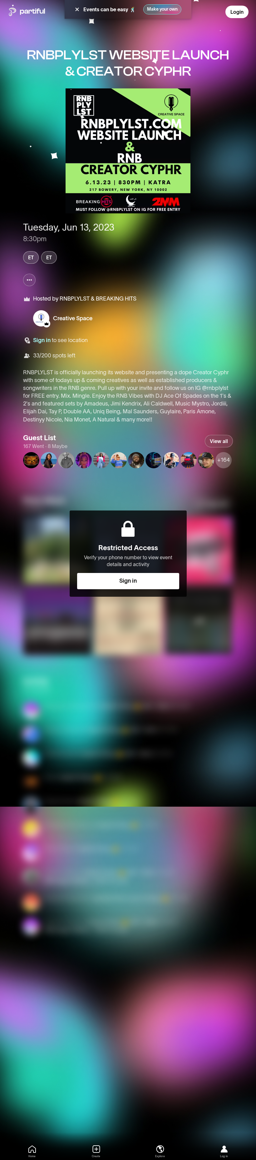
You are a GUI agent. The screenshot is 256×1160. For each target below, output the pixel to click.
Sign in (42, 340)
